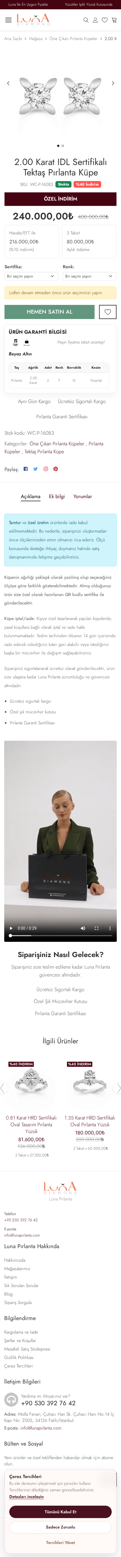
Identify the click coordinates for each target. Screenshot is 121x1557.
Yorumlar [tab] (82, 497)
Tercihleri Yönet (60, 1543)
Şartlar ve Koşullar (20, 1340)
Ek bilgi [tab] (57, 497)
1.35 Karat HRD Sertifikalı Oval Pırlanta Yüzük (89, 1121)
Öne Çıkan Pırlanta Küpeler (74, 39)
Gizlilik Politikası (19, 1357)
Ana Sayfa (13, 39)
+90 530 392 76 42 (21, 1220)
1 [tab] (58, 146)
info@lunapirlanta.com (22, 1235)
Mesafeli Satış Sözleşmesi (27, 1349)
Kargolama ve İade (21, 1332)
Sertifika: (13, 266)
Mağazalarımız (17, 1268)
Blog (8, 1294)
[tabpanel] (60, 96)
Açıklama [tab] (31, 497)
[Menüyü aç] (8, 20)
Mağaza (35, 39)
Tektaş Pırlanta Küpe (44, 451)
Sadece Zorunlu (60, 1527)
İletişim (10, 1277)
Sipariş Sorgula (18, 1302)
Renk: (68, 266)
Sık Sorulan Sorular (21, 1285)
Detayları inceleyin (26, 1497)
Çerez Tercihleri (18, 1366)
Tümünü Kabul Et (60, 1512)
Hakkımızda (14, 1260)
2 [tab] (63, 146)
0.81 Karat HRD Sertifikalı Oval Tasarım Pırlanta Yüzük (31, 1124)
